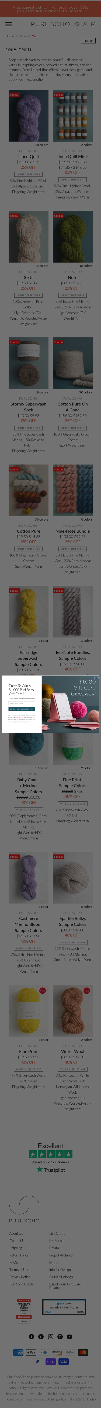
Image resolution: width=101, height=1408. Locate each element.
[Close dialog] (96, 678)
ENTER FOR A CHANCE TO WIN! (21, 709)
